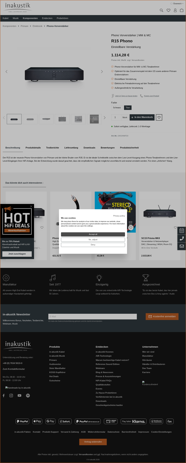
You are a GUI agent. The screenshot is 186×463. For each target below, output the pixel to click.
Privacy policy (119, 216)
